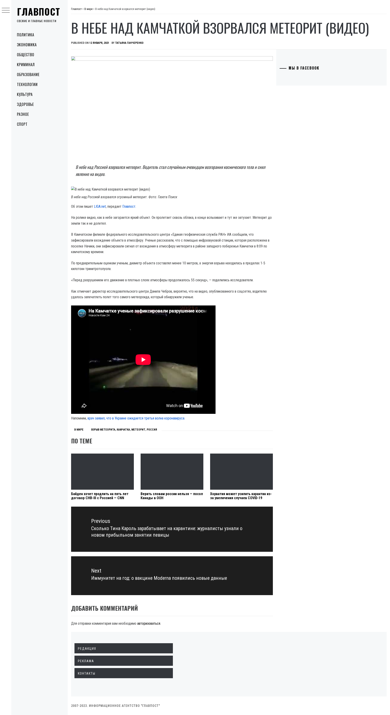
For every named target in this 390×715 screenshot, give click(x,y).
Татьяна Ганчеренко (129, 42)
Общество (25, 54)
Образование (28, 74)
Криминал (26, 64)
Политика (25, 34)
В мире (79, 429)
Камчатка (123, 429)
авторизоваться (148, 623)
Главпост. (129, 206)
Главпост (38, 11)
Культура (25, 94)
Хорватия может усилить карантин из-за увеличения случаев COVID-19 (241, 496)
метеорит (138, 429)
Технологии (27, 84)
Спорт (22, 124)
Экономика (27, 44)
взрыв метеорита (103, 429)
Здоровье (25, 104)
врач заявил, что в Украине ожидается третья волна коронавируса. (136, 418)
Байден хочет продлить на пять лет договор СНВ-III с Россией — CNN (99, 496)
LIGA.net (100, 206)
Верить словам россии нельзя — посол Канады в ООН (172, 496)
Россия (152, 429)
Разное (23, 114)
